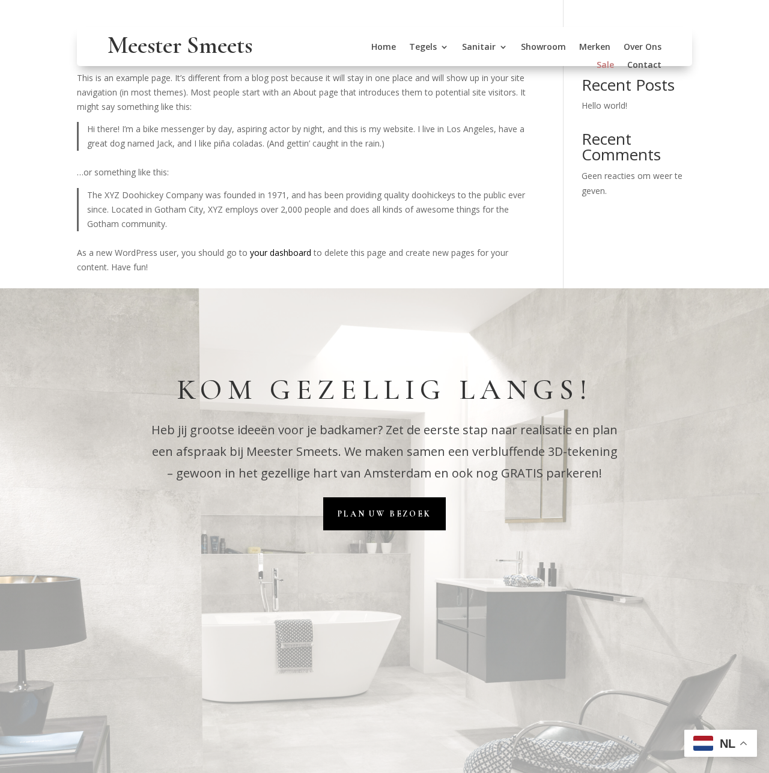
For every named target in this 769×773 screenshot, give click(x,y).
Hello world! (604, 105)
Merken (594, 47)
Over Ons (642, 47)
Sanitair (479, 47)
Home (383, 47)
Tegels (423, 47)
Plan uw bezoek (384, 514)
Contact (644, 65)
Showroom (543, 47)
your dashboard (280, 252)
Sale (605, 65)
